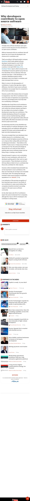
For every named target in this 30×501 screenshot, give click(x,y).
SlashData (4, 61)
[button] (2, 2)
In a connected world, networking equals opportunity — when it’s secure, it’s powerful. (15, 378)
